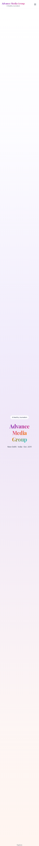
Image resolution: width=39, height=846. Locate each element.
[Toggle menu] (35, 4)
